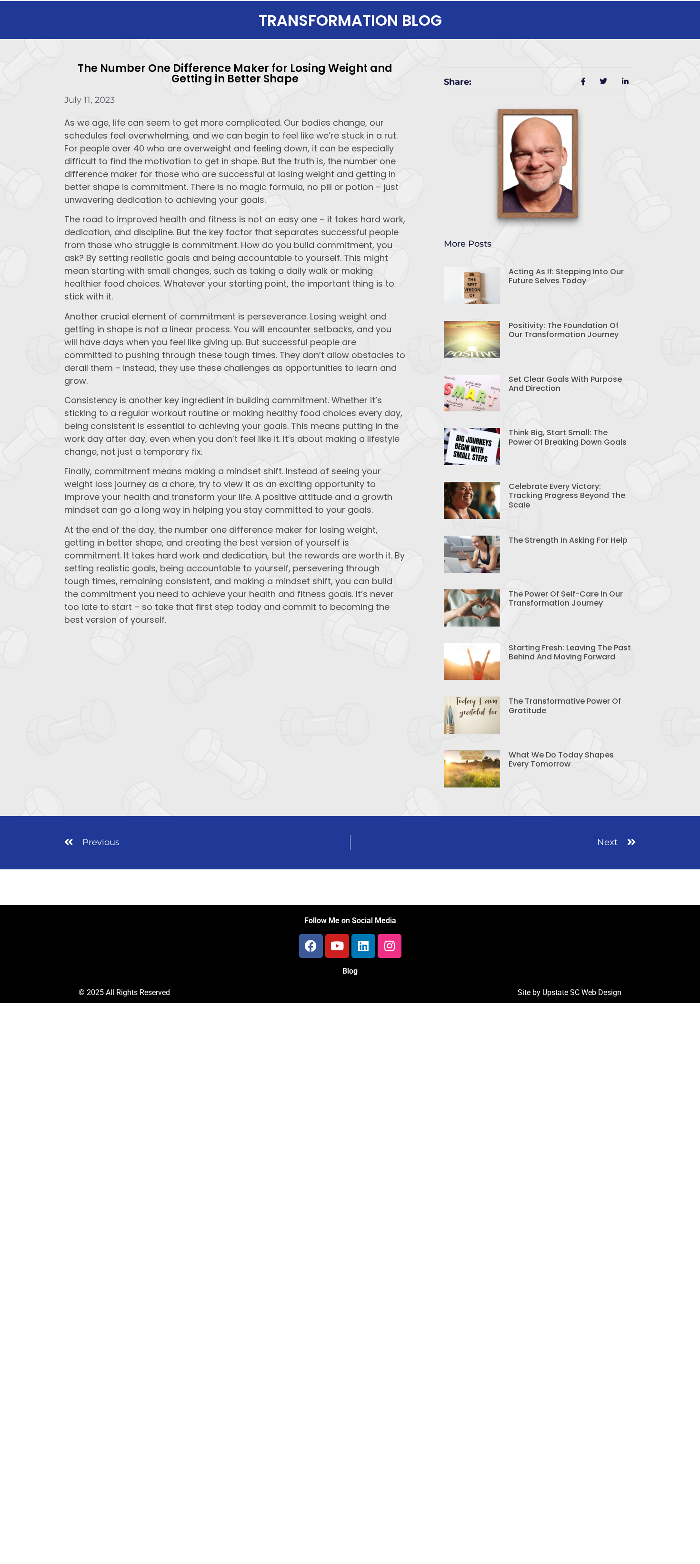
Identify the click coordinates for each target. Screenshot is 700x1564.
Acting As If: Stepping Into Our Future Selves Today (566, 276)
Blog (350, 971)
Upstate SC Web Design (581, 992)
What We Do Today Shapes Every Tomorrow (561, 759)
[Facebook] (311, 946)
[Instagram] (389, 946)
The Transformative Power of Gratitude (565, 706)
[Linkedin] (363, 946)
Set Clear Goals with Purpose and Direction (565, 384)
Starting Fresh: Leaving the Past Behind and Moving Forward (570, 652)
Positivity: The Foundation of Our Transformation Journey (564, 330)
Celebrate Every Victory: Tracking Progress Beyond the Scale (567, 495)
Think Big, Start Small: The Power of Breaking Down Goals (568, 437)
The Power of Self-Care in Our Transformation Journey (566, 598)
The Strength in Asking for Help (568, 540)
